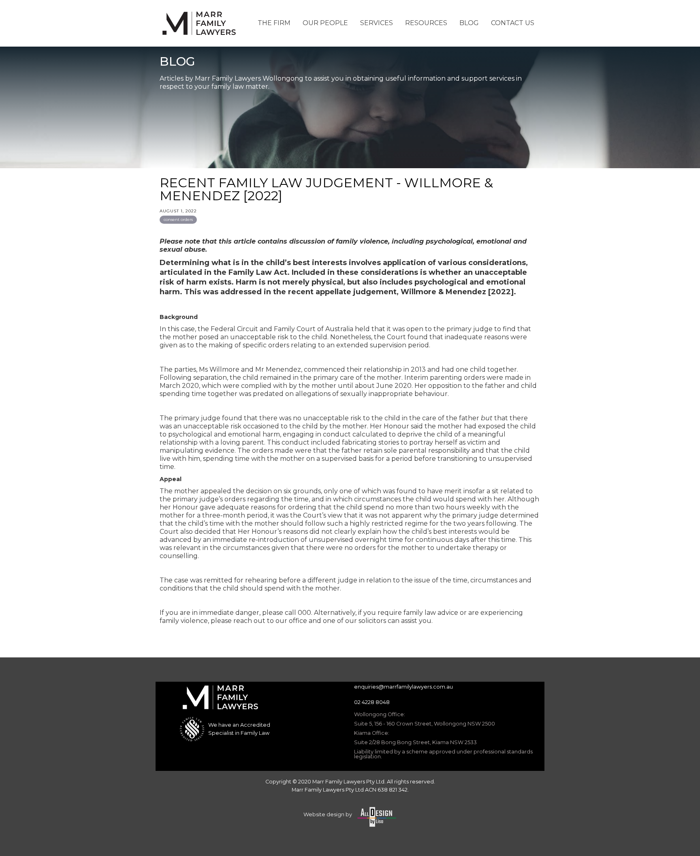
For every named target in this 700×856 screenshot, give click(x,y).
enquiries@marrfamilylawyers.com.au (403, 687)
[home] (200, 23)
